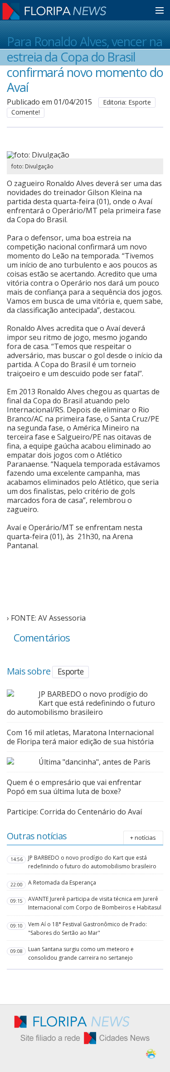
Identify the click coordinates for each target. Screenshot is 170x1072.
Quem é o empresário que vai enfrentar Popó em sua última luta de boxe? (74, 786)
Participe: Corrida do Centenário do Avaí (74, 812)
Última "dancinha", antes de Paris (95, 762)
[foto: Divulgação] (83, 155)
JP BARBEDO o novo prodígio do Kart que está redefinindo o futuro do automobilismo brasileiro (81, 703)
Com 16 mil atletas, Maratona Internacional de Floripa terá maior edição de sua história (80, 737)
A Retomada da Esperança (62, 882)
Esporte (70, 671)
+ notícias (143, 837)
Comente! (25, 112)
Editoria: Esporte (127, 102)
